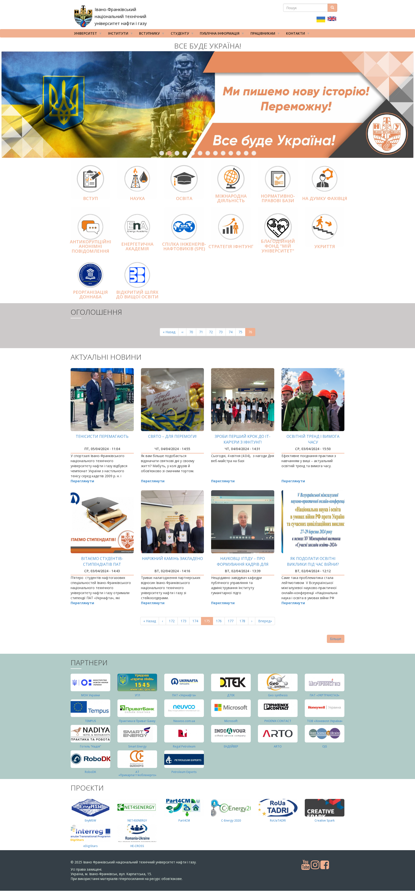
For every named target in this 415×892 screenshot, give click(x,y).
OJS (324, 746)
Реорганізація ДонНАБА (90, 294)
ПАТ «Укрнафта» (184, 695)
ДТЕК (231, 695)
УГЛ (137, 695)
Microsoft (231, 721)
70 (192, 332)
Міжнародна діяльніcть (231, 198)
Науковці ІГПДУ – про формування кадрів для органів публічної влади (242, 564)
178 (243, 621)
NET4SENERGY (137, 820)
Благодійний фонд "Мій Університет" (278, 246)
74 (232, 332)
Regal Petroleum (184, 746)
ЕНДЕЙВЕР (231, 746)
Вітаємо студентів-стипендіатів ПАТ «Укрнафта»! (102, 564)
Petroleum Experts (184, 772)
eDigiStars (90, 846)
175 (208, 622)
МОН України (90, 695)
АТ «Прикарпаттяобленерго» (137, 773)
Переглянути (82, 481)
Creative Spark (325, 820)
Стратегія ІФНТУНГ (230, 246)
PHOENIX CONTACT (277, 721)
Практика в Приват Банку (137, 721)
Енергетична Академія (137, 246)
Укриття (324, 246)
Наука (137, 198)
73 (222, 332)
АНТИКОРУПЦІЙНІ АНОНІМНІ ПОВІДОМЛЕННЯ (90, 246)
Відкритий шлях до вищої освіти (137, 294)
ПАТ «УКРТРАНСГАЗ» (324, 695)
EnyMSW (90, 820)
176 (220, 621)
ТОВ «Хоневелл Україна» (324, 721)
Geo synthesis (278, 695)
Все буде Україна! (207, 46)
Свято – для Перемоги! (172, 436)
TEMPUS (90, 721)
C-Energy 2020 (231, 820)
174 (196, 621)
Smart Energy (137, 746)
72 (212, 332)
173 (185, 621)
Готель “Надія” (90, 746)
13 (253, 153)
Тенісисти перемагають (102, 436)
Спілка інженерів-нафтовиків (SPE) (184, 246)
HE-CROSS (137, 846)
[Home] (83, 16)
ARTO (278, 746)
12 (246, 153)
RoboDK (90, 772)
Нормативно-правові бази (278, 198)
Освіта (184, 198)
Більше (335, 638)
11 (238, 153)
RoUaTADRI (278, 820)
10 (230, 153)
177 (232, 621)
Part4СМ (184, 820)
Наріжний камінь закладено (172, 558)
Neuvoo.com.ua (184, 721)
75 (241, 332)
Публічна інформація (217, 34)
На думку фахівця (324, 198)
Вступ (90, 198)
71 (202, 332)
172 (173, 621)
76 (251, 333)
